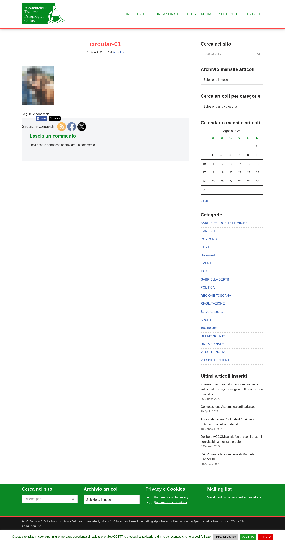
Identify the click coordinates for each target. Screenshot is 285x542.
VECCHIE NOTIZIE (214, 352)
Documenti (208, 255)
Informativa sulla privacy (171, 497)
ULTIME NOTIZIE (213, 336)
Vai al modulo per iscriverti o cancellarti (234, 497)
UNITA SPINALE (212, 344)
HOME (127, 14)
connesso (53, 144)
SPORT (206, 319)
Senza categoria (212, 311)
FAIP (204, 271)
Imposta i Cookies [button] (225, 536)
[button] (147, 14)
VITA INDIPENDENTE (216, 360)
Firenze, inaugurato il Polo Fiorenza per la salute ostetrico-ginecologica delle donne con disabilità (232, 389)
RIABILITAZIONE (213, 303)
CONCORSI (209, 239)
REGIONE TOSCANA (216, 295)
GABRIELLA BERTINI (216, 279)
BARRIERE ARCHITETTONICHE (224, 223)
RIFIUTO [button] (266, 536)
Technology (209, 327)
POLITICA (208, 287)
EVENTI (206, 263)
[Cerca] (259, 54)
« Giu (204, 201)
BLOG (191, 14)
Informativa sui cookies (171, 502)
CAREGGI (208, 231)
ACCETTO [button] (248, 536)
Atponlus (118, 51)
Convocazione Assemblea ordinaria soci (228, 406)
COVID (206, 247)
